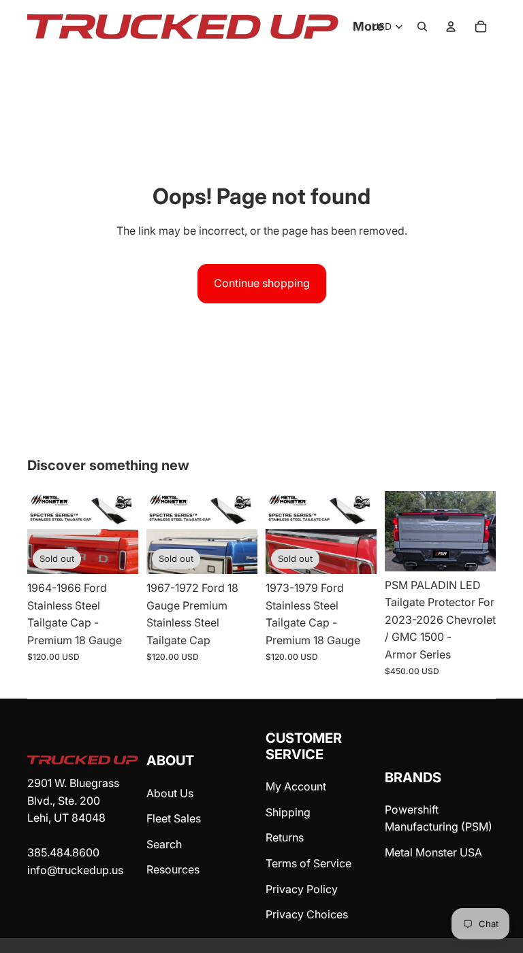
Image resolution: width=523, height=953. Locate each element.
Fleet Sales (173, 818)
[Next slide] (481, 531)
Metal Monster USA (433, 852)
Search (164, 844)
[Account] (451, 26)
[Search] (422, 26)
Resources (173, 869)
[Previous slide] (400, 531)
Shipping (288, 812)
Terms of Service (308, 863)
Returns (285, 837)
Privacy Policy (302, 889)
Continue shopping (262, 283)
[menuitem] (368, 26)
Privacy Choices (307, 914)
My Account (296, 786)
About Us (169, 793)
